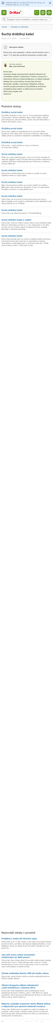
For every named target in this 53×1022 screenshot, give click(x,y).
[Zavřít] (50, 3)
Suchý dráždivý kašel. (12, 170)
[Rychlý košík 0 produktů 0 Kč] (49, 12)
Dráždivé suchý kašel (11, 142)
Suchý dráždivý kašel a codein (16, 219)
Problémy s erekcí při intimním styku (19, 938)
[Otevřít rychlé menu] (3, 12)
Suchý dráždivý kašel (11, 154)
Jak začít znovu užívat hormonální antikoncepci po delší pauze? (18, 955)
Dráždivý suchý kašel (11, 112)
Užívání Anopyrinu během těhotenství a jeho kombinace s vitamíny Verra (19, 986)
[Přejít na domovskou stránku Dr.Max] (15, 12)
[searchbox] (26, 19)
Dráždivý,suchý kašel (11, 128)
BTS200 (30, 2)
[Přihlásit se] (42, 12)
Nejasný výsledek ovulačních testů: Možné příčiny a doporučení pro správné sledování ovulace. (25, 1004)
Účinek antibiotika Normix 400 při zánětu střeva (25, 973)
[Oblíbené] (36, 12)
